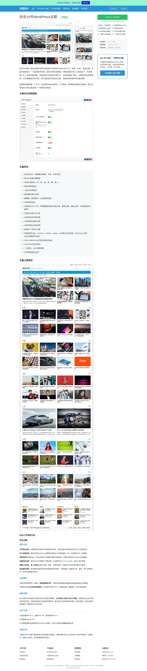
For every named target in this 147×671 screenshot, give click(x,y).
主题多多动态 (24, 655)
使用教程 (75, 8)
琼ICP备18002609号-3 (73, 668)
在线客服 (69, 635)
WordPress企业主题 (95, 665)
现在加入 (86, 3)
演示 (64, 17)
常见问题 (77, 652)
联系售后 (117, 47)
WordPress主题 (42, 8)
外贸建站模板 (56, 8)
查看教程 (111, 47)
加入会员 (123, 8)
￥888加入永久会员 (112, 73)
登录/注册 (114, 8)
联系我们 (84, 8)
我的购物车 (50, 659)
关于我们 (22, 652)
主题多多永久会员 (52, 655)
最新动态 (66, 8)
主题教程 (77, 655)
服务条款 (22, 659)
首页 (33, 8)
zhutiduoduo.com (107, 652)
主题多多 (24, 8)
